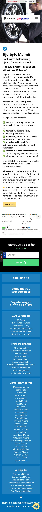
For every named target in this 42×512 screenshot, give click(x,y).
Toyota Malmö (21, 418)
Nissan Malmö (21, 415)
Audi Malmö (21, 404)
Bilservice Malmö (21, 348)
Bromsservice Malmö (21, 367)
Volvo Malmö (21, 446)
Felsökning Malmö (21, 370)
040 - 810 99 (29, 2)
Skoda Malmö (21, 395)
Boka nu (19, 263)
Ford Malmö (21, 392)
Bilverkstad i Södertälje (21, 331)
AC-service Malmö (21, 359)
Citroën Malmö (21, 454)
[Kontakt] (1, 255)
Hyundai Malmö (21, 420)
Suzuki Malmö (21, 398)
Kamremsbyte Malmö (21, 362)
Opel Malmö (21, 406)
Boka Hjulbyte (9, 204)
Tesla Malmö (21, 457)
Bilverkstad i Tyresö (21, 322)
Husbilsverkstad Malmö (21, 485)
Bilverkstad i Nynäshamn (21, 328)
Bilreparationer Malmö (21, 350)
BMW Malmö (21, 443)
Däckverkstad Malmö (21, 477)
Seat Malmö (21, 426)
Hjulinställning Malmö (21, 373)
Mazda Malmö (21, 412)
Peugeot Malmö (21, 452)
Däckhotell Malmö (21, 353)
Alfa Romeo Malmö (21, 449)
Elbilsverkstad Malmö (21, 479)
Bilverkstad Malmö (21, 474)
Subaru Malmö (21, 389)
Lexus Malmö (21, 423)
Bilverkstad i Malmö (21, 334)
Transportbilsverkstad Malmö (21, 482)
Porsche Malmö (21, 409)
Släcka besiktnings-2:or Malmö (21, 364)
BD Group (21, 320)
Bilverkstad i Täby (21, 325)
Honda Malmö (21, 401)
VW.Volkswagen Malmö (21, 440)
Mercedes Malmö (21, 387)
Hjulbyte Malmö (21, 356)
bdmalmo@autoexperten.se (21, 290)
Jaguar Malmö (21, 460)
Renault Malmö (21, 429)
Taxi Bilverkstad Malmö (21, 491)
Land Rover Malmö (21, 435)
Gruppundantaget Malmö (21, 488)
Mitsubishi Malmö (21, 437)
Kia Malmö (21, 432)
